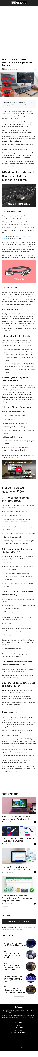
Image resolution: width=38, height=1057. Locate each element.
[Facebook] (6, 1040)
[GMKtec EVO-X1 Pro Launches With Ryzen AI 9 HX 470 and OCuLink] (31, 954)
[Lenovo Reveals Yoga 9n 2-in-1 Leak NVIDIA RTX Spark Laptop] (31, 943)
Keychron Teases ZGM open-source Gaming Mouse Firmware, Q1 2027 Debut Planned (14, 979)
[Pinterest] (18, 1040)
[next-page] (6, 907)
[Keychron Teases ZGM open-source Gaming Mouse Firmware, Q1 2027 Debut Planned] (31, 978)
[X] (25, 1040)
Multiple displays (16, 519)
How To (3, 53)
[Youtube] (31, 1040)
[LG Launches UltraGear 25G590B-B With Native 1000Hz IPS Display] (31, 966)
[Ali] (3, 69)
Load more (18, 998)
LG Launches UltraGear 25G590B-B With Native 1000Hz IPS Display (12, 967)
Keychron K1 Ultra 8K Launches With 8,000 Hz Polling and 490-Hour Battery (14, 990)
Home (3, 49)
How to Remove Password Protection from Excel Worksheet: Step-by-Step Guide (18, 898)
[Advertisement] (19, 26)
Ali (8, 69)
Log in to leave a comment (19, 922)
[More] (26, 783)
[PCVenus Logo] (19, 3)
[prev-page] (3, 907)
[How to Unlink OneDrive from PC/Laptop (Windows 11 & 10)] (19, 856)
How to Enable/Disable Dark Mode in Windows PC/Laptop (18, 839)
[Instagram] (12, 1040)
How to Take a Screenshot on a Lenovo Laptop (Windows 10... (16, 817)
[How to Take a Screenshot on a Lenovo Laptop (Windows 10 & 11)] (19, 805)
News (5, 940)
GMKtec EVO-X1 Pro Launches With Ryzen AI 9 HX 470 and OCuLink (14, 956)
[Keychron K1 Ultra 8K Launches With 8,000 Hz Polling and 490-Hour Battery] (31, 989)
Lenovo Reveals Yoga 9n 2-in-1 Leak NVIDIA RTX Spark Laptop (15, 944)
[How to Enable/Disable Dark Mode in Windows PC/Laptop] (19, 831)
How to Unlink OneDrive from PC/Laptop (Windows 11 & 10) (16, 868)
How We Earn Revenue (28, 1017)
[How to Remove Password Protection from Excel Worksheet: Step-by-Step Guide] (19, 884)
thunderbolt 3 (9, 357)
